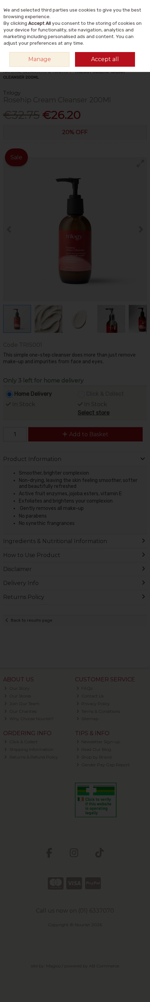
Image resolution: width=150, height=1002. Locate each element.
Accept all (105, 59)
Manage (39, 59)
